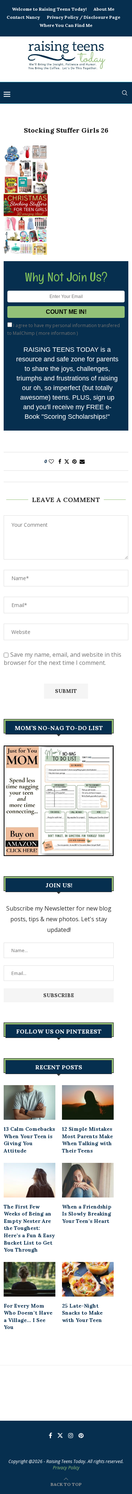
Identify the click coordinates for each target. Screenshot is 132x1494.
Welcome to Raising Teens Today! (49, 9)
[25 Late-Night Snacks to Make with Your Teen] (88, 1279)
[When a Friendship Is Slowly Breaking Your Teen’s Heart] (88, 1180)
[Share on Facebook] (59, 461)
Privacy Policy (66, 1468)
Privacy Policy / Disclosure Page (83, 17)
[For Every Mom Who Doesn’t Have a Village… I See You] (29, 1279)
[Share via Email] (82, 461)
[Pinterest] (81, 1435)
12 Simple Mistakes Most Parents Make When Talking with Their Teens (87, 1140)
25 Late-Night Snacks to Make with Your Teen (82, 1312)
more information (57, 333)
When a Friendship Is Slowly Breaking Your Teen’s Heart (86, 1213)
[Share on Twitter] (66, 461)
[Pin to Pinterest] (74, 461)
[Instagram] (70, 1435)
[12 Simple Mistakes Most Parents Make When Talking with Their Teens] (88, 1102)
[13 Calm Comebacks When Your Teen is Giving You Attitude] (29, 1102)
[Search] (124, 93)
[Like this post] (51, 461)
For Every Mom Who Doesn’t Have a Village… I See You (28, 1316)
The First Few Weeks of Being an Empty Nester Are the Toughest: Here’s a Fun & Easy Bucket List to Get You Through (29, 1228)
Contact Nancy (23, 17)
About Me (104, 9)
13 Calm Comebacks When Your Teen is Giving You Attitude (29, 1140)
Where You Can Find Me (66, 25)
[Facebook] (50, 1435)
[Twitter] (60, 1435)
